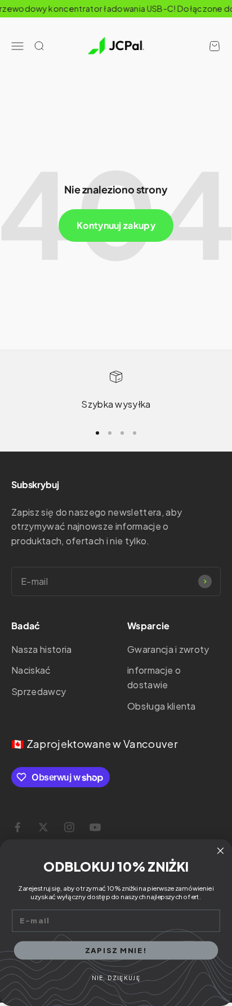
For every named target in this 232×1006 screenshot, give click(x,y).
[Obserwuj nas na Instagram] (69, 827)
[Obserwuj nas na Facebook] (17, 827)
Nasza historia (41, 649)
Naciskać (31, 670)
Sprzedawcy (38, 691)
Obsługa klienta (161, 706)
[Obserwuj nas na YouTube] (95, 827)
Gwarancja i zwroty (168, 649)
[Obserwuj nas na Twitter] (43, 827)
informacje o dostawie (154, 677)
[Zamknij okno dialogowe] (220, 851)
